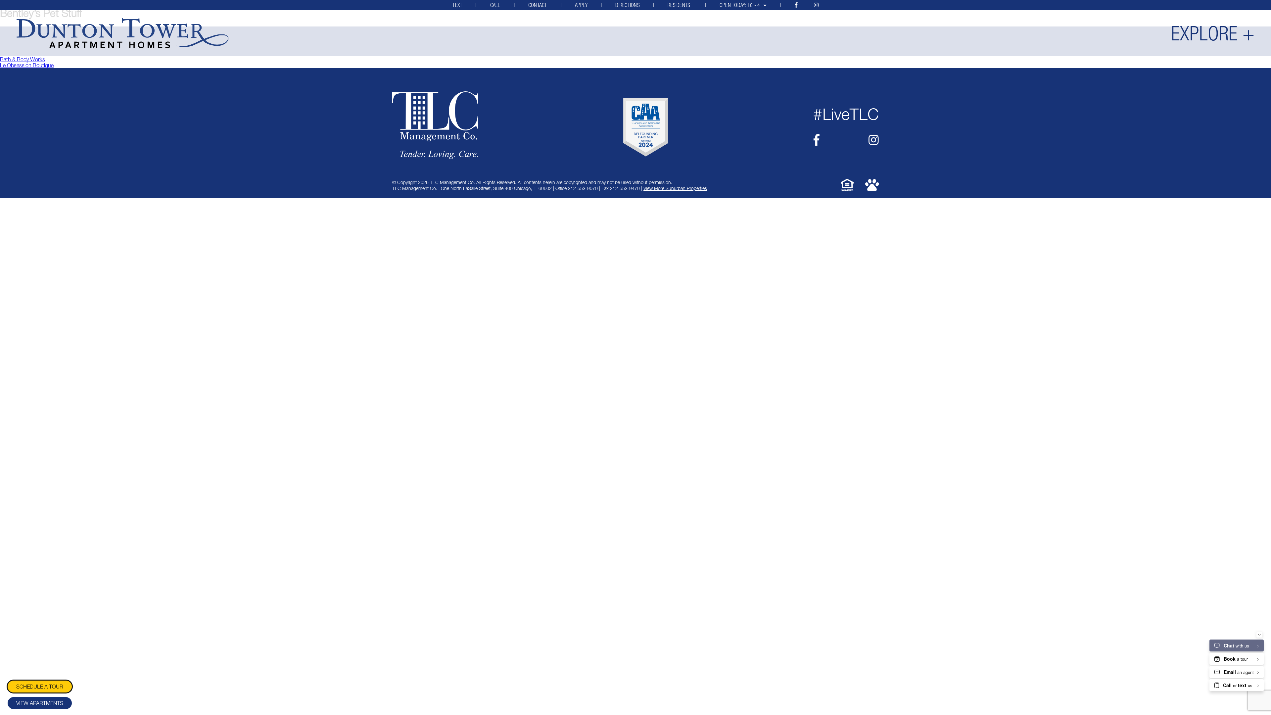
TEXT (457, 5)
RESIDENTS (680, 5)
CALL (495, 5)
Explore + (1212, 33)
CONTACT (537, 5)
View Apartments (39, 703)
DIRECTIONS (627, 5)
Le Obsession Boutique (27, 65)
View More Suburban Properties (675, 188)
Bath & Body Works (22, 59)
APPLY (581, 5)
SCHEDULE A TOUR (39, 687)
